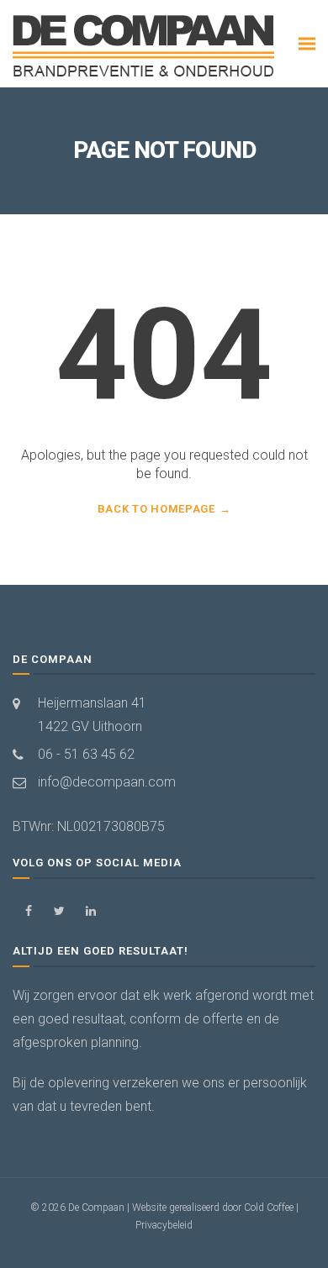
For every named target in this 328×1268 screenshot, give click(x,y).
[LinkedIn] (90, 911)
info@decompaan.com (107, 782)
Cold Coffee (269, 1207)
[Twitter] (59, 911)
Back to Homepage (156, 508)
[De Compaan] (145, 46)
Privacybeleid (164, 1225)
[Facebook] (28, 911)
